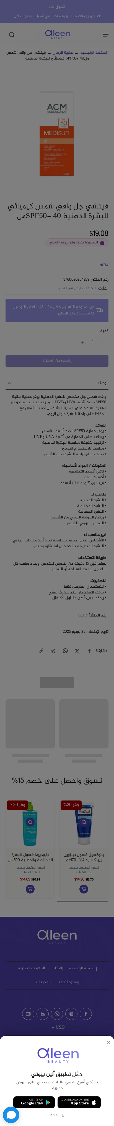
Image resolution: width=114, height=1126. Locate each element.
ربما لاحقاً (57, 1115)
